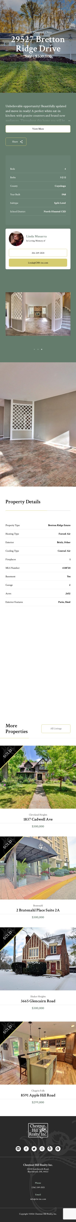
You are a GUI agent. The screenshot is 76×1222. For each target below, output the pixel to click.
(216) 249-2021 (38, 1187)
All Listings (56, 728)
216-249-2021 (38, 253)
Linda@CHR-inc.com (38, 262)
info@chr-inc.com (38, 1199)
